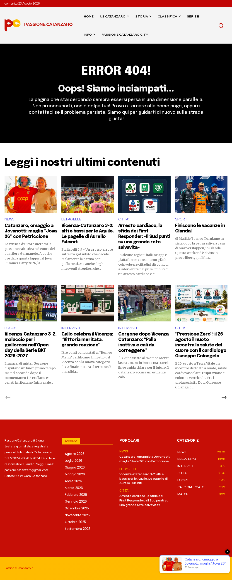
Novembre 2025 (77, 515)
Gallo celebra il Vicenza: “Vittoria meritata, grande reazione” (87, 340)
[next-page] (223, 397)
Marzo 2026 (74, 488)
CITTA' (123, 219)
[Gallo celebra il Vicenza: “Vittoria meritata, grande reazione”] (87, 303)
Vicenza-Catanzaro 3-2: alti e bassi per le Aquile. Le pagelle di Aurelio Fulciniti (143, 478)
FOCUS (11, 328)
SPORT (181, 219)
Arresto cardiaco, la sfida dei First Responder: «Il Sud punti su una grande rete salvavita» (144, 236)
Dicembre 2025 (77, 508)
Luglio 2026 (73, 460)
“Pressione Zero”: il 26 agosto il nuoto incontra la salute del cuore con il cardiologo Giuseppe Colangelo (200, 345)
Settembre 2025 (77, 528)
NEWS (9, 219)
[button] (220, 25)
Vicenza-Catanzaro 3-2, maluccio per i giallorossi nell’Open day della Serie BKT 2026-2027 (30, 345)
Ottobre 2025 (75, 522)
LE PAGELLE (71, 219)
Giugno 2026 (75, 467)
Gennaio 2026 (76, 501)
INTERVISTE (71, 328)
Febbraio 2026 (76, 494)
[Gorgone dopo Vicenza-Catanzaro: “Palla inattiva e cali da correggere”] (144, 303)
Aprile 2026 (73, 481)
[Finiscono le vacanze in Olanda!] (201, 194)
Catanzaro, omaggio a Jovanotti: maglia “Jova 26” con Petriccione (31, 231)
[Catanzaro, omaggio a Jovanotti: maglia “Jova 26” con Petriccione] (31, 194)
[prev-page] (8, 397)
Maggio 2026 (75, 474)
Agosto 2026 (75, 454)
